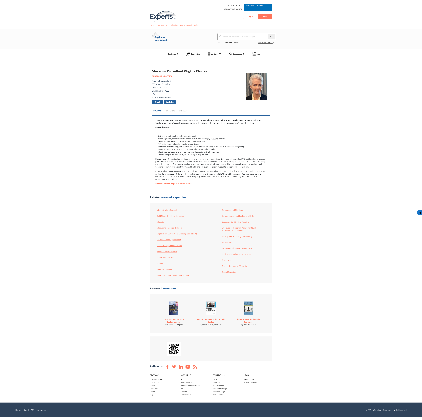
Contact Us (41, 410)
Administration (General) (167, 210)
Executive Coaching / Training (169, 240)
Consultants (154, 382)
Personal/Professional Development (237, 248)
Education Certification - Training (235, 222)
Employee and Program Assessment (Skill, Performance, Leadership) (239, 229)
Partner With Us (218, 395)
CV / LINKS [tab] (170, 111)
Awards (184, 392)
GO (271, 37)
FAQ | (32, 410)
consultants (162, 25)
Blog (151, 395)
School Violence (228, 260)
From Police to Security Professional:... (174, 320)
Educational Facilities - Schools (169, 228)
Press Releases (186, 382)
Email (157, 102)
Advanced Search (265, 42)
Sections (172, 54)
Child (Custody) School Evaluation (170, 216)
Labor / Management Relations (169, 245)
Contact (215, 379)
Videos (152, 392)
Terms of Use (249, 379)
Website (170, 102)
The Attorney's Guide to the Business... (248, 320)
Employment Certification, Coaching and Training (177, 234)
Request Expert (218, 385)
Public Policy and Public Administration (238, 254)
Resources (237, 54)
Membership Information (190, 385)
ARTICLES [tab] (183, 111)
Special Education (229, 272)
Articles (214, 54)
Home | (19, 410)
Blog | (26, 410)
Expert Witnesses (156, 379)
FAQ (182, 389)
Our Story (184, 379)
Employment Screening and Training (237, 236)
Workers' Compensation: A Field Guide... (211, 320)
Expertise (195, 54)
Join (265, 16)
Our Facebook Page (220, 389)
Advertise (216, 382)
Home (152, 25)
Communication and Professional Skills (238, 216)
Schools (160, 263)
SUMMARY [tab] (158, 111)
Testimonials (186, 395)
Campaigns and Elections (232, 210)
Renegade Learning (162, 75)
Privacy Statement (250, 382)
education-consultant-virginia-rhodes (184, 25)
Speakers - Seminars (165, 269)
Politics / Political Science (167, 251)
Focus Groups (227, 242)
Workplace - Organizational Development (174, 275)
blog (258, 54)
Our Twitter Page (219, 392)
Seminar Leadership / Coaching (235, 266)
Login (250, 16)
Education (161, 222)
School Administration (166, 257)
